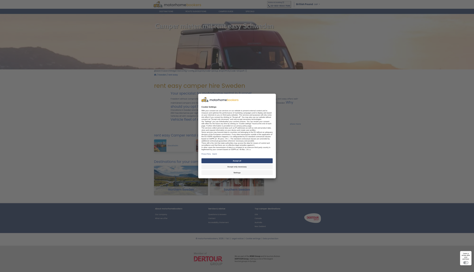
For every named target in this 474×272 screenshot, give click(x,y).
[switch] (465, 262)
